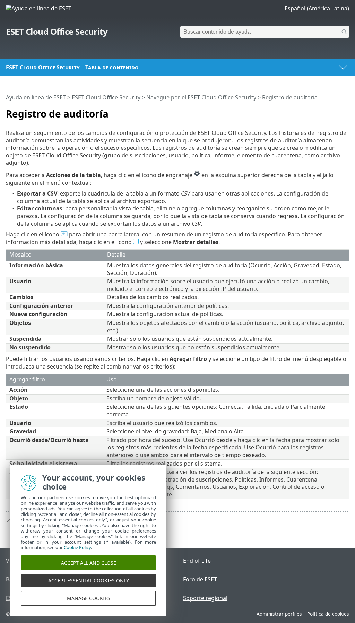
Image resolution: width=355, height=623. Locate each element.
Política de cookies (328, 614)
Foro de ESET (200, 579)
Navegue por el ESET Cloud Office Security (201, 97)
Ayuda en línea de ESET (36, 97)
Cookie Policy (77, 547)
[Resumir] (345, 111)
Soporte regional (205, 598)
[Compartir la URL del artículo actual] (324, 111)
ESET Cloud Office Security (56, 31)
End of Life (197, 560)
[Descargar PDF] (335, 111)
